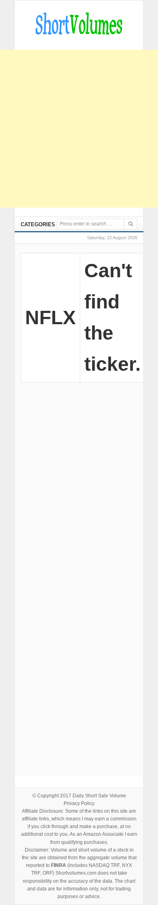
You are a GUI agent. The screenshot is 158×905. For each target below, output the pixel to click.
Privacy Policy (79, 803)
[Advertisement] (79, 129)
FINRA (58, 865)
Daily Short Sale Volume (99, 796)
